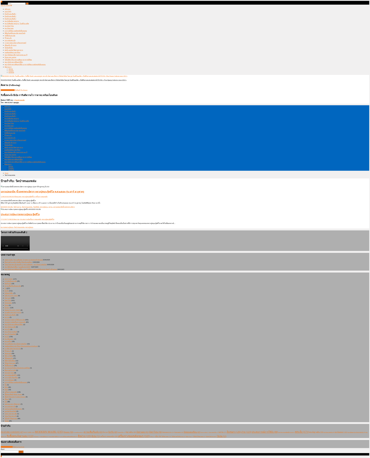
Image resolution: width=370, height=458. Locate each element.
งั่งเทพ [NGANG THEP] (12, 310)
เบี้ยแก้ (7, 399)
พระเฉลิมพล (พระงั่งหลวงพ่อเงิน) (16, 344)
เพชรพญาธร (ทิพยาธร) (12, 404)
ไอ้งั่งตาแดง (166, 436)
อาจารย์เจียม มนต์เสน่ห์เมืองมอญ (16, 31)
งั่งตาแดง (8, 298)
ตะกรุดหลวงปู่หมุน (7, 227)
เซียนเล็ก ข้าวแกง (10, 45)
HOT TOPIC (9, 279)
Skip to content (5, 5)
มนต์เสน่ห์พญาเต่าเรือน (12, 52)
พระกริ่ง (7, 329)
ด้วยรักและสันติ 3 (10, 19)
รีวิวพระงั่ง (8, 38)
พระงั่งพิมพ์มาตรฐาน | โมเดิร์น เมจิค (17, 23)
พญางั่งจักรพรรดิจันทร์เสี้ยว (14, 62)
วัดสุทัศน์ (36, 207)
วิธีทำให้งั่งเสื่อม (10, 361)
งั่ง (5, 288)
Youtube (11, 71)
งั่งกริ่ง (7, 291)
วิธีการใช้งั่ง (9, 356)
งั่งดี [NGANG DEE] (11, 295)
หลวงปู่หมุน (44, 207)
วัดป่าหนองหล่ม (27, 207)
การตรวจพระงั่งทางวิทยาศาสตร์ (15, 43)
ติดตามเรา (8, 67)
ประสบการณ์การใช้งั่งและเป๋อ (15, 320)
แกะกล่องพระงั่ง (10, 40)
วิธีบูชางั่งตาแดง (10, 363)
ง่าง (246, 432)
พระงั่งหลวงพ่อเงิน (329, 432)
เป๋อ (6, 401)
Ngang (68, 432)
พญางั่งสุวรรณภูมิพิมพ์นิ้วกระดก (286, 432)
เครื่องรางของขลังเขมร (134, 436)
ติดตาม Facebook (18, 447)
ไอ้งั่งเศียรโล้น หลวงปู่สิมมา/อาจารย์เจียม (18, 60)
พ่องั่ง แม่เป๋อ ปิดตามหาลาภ (14, 50)
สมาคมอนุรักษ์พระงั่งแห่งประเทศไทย (17, 368)
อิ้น (6, 385)
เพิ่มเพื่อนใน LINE (7, 447)
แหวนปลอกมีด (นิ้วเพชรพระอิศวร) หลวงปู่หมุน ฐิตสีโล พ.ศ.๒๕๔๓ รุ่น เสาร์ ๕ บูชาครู (42, 191)
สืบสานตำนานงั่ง (10, 370)
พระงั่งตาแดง (9, 28)
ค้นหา (3, 449)
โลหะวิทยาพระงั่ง (10, 416)
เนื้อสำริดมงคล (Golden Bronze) (15, 397)
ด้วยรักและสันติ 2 (10, 16)
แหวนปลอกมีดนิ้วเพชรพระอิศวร (64, 207)
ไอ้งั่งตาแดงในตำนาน (178, 436)
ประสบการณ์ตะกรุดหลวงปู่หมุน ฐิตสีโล (20, 214)
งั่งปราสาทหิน (205, 432)
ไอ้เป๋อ (7, 421)
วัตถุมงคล (18, 196)
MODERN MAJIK (7, 207)
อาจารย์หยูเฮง (9, 380)
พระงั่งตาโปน (9, 26)
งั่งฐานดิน (131, 432)
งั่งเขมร (7, 307)
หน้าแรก (7, 9)
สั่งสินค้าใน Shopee (21, 90)
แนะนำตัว (8, 11)
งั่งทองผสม (8, 303)
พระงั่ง (7, 336)
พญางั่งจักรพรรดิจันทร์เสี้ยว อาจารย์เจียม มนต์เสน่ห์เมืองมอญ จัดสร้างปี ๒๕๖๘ (31, 269)
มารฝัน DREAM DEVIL (12, 348)
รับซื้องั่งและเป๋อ (10, 35)
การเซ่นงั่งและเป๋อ (11, 281)
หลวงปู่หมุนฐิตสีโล (28, 196)
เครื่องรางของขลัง (41, 196)
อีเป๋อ (6, 387)
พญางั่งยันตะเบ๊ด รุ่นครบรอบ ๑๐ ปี (16, 55)
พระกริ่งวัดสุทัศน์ (10, 334)
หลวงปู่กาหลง (9, 373)
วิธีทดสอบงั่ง (9, 358)
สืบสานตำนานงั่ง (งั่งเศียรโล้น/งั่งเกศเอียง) (18, 262)
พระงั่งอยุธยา (341, 432)
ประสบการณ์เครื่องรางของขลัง (30, 219)
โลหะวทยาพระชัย (11, 414)
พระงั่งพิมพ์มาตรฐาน (12, 21)
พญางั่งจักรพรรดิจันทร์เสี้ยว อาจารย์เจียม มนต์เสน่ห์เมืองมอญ (25, 64)
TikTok (10, 69)
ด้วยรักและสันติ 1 (10, 14)
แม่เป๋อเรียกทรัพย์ (10, 411)
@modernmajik (19, 100)
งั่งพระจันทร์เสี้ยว (213, 432)
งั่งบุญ (6, 305)
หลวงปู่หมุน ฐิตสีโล (54, 436)
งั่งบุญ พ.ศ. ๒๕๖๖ (10, 57)
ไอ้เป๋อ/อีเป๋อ (9, 47)
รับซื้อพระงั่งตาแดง (20, 436)
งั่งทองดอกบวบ (168, 432)
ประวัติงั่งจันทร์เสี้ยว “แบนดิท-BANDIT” (18, 267)
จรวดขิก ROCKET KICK (13, 312)
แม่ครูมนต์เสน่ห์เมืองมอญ (13, 409)
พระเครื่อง (8, 341)
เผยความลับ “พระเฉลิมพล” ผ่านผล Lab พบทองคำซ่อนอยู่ (24, 260)
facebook (11, 72)
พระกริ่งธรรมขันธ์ (11, 332)
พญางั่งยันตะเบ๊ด (10, 327)
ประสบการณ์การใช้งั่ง (265, 432)
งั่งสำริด (222, 432)
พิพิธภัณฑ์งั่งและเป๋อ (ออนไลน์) (15, 33)
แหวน (50, 207)
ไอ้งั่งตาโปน (189, 436)
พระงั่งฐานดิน (316, 432)
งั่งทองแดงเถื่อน (192, 432)
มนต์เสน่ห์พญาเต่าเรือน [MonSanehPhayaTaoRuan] (21, 346)
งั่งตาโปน (8, 300)
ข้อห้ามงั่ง (8, 283)
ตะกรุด (17, 219)
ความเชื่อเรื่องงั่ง (93, 432)
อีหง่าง (84, 436)
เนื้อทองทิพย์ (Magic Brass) (13, 394)
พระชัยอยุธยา (9, 339)
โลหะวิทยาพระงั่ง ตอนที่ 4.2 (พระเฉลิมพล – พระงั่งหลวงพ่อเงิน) (26, 264)
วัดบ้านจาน (17, 207)
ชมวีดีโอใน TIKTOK (8, 90)
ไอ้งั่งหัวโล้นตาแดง (11, 418)
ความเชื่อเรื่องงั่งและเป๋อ (13, 286)
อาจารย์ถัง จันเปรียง (11, 377)
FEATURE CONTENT (12, 432)
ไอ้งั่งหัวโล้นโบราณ (211, 436)
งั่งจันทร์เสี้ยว (9, 293)
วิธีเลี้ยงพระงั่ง (9, 365)
